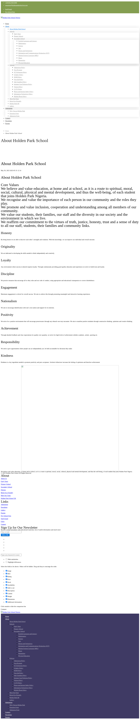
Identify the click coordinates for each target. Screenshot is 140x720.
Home (7, 131)
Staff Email (8, 9)
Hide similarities (12, 559)
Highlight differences (14, 562)
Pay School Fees (10, 12)
